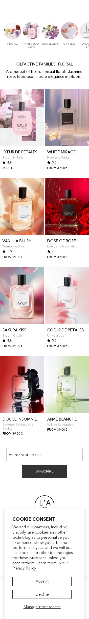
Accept (42, 581)
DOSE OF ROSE (61, 240)
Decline (42, 594)
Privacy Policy (24, 568)
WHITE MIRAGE (61, 151)
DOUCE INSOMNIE (19, 419)
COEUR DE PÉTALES (65, 329)
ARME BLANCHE (62, 419)
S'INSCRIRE (45, 471)
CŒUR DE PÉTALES (19, 151)
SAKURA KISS (14, 329)
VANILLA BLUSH (16, 240)
